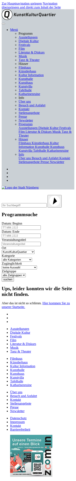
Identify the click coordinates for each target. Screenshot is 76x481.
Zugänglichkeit (12, 263)
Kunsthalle (26, 79)
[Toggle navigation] (3, 23)
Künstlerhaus (27, 71)
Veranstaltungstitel (15, 240)
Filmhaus (25, 67)
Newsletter (26, 120)
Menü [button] (14, 29)
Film (22, 48)
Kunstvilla (25, 86)
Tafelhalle (25, 90)
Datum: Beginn (13, 223)
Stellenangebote (29, 113)
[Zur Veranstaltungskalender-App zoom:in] (31, 475)
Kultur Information (31, 75)
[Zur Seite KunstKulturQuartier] (29, 19)
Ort (5, 248)
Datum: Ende (11, 231)
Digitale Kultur (29, 41)
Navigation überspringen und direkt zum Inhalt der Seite (31, 5)
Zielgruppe (10, 271)
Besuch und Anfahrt (32, 105)
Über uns (25, 101)
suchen (7, 279)
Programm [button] (26, 124)
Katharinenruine (29, 94)
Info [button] (21, 154)
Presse (23, 116)
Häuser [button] (23, 139)
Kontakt (24, 109)
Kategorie (9, 255)
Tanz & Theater (29, 60)
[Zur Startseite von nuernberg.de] (20, 187)
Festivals (24, 45)
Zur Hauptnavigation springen (22, 3)
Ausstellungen (28, 37)
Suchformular (16, 192)
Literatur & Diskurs (32, 52)
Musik (23, 56)
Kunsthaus (26, 82)
